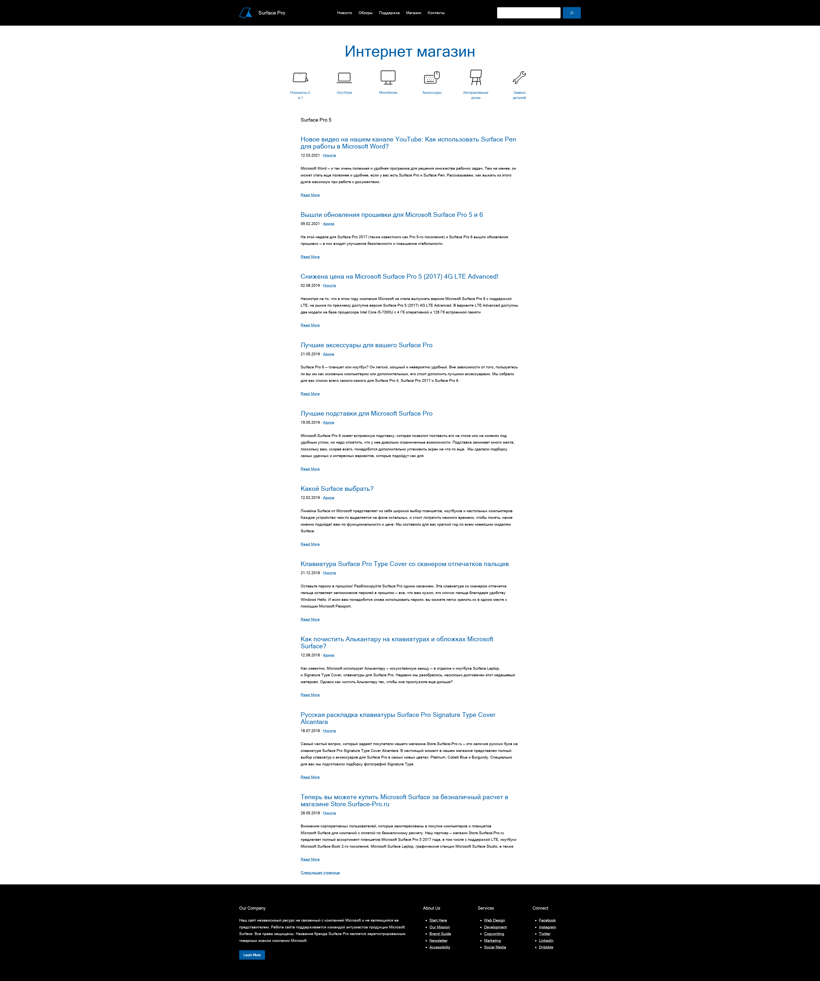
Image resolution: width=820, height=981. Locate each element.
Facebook (547, 920)
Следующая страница (320, 872)
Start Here (438, 920)
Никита (329, 155)
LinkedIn (546, 940)
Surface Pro (271, 13)
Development (495, 927)
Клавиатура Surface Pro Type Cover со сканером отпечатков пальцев (405, 563)
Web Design (494, 920)
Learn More (252, 955)
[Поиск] (572, 13)
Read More (310, 195)
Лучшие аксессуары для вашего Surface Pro (367, 345)
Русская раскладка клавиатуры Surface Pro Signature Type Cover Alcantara (398, 718)
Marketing (492, 940)
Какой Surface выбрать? (337, 488)
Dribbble (546, 947)
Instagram (547, 927)
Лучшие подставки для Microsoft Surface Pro (367, 413)
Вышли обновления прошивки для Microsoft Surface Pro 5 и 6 (392, 214)
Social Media (495, 947)
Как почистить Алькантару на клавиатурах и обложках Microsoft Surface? (397, 642)
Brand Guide (440, 933)
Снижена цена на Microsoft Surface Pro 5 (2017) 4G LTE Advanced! (399, 276)
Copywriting (494, 933)
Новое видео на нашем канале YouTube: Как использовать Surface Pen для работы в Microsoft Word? (408, 143)
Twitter (545, 933)
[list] (410, 85)
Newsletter (438, 940)
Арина (328, 223)
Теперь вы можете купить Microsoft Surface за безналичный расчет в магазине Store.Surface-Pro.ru (404, 800)
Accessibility (439, 947)
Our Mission (439, 927)
